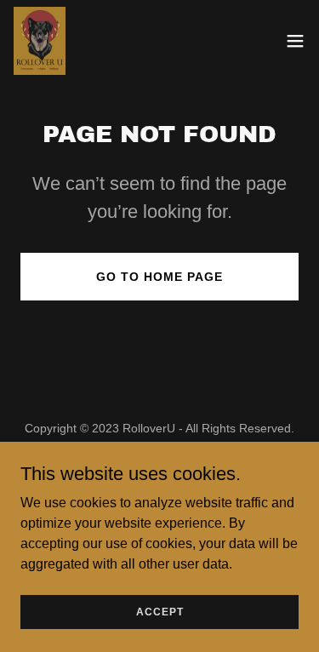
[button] (295, 41)
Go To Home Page (159, 276)
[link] (40, 41)
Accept (160, 611)
